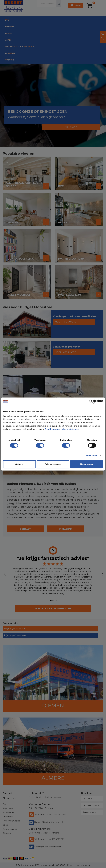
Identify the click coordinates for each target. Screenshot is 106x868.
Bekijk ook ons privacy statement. (62, 429)
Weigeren (19, 464)
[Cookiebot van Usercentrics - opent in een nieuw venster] (91, 402)
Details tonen (91, 455)
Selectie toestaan (53, 464)
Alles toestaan (86, 464)
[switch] (37, 444)
